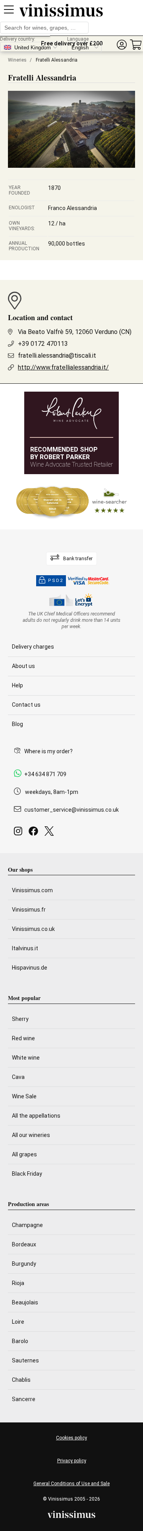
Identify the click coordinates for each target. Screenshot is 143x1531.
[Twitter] (50, 833)
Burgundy (24, 1264)
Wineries (17, 60)
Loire (18, 1322)
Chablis (21, 1380)
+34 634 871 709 (45, 774)
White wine (26, 1057)
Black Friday (27, 1174)
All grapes (24, 1154)
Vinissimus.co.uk (33, 929)
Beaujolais (25, 1302)
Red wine (23, 1038)
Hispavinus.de (29, 967)
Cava (18, 1077)
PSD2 (55, 580)
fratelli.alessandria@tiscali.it (57, 355)
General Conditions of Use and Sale (71, 1483)
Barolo (20, 1341)
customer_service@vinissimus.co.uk (71, 810)
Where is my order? (48, 751)
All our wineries (31, 1135)
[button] (121, 44)
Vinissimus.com (32, 890)
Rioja (18, 1283)
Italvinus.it (25, 948)
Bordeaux (24, 1244)
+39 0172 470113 (43, 343)
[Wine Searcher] (71, 502)
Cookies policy (71, 1438)
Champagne (27, 1225)
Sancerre (23, 1399)
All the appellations (36, 1116)
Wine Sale (24, 1096)
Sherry (20, 1019)
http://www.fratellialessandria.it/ (63, 367)
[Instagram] (19, 833)
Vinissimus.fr (29, 909)
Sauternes (25, 1360)
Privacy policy (71, 1460)
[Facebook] (35, 833)
